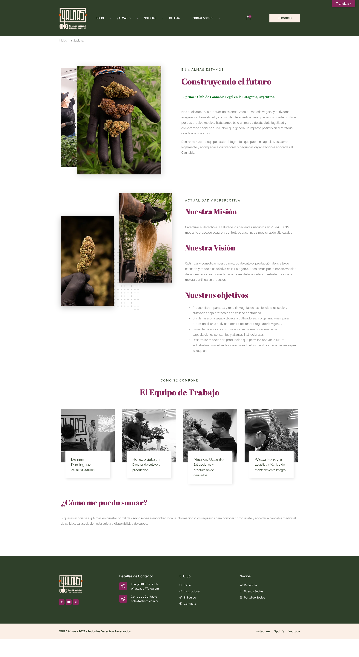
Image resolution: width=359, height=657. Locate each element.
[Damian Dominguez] (88, 435)
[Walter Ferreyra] (271, 435)
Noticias (150, 18)
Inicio (100, 18)
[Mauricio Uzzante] (210, 435)
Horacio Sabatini (146, 459)
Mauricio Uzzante (209, 459)
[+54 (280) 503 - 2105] (123, 586)
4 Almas (122, 18)
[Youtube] (69, 602)
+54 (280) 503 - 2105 (144, 584)
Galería (174, 18)
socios (137, 518)
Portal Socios (202, 18)
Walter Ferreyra (268, 459)
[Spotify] (76, 602)
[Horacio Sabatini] (149, 435)
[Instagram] (62, 602)
